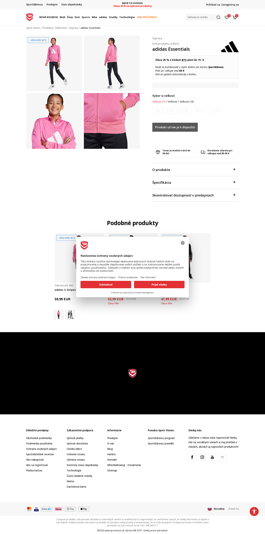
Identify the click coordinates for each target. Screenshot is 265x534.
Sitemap (112, 470)
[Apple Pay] (83, 509)
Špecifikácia (161, 182)
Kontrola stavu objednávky (82, 465)
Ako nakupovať (35, 459)
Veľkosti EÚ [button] (158, 101)
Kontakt (112, 459)
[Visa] (36, 509)
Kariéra (111, 454)
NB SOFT (137, 530)
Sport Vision (33, 28)
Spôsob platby (75, 438)
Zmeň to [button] (233, 508)
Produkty (47, 28)
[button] (58, 17)
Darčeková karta (76, 486)
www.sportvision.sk (114, 530)
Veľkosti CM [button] (187, 101)
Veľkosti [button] (172, 101)
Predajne (112, 438)
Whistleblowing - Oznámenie (124, 465)
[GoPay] (46, 509)
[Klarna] (59, 509)
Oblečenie (61, 28)
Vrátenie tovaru (76, 454)
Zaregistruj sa (230, 4)
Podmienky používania (39, 443)
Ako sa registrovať (37, 465)
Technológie (74, 470)
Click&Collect (74, 449)
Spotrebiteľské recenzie (40, 454)
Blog (110, 449)
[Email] (222, 457)
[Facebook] (192, 457)
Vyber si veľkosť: (163, 95)
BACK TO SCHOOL (132, 3)
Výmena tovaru (76, 459)
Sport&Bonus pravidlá (161, 443)
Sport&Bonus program (161, 438)
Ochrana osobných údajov (41, 449)
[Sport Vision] (29, 17)
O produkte (161, 170)
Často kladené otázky (79, 476)
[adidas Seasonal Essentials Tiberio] (70, 314)
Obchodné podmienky (39, 438)
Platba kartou (34, 470)
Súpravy (73, 28)
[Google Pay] (70, 509)
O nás (110, 443)
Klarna (70, 481)
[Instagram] (202, 457)
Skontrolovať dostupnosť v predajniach (183, 195)
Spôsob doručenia (77, 443)
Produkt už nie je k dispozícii (175, 127)
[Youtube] (212, 457)
